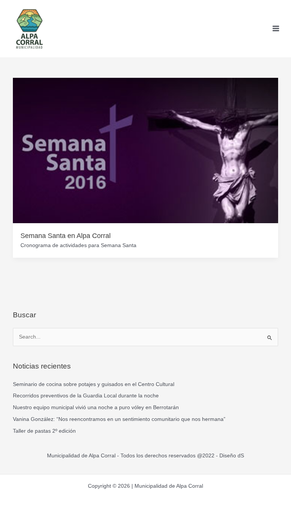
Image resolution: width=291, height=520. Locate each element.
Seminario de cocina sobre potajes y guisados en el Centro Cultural (93, 384)
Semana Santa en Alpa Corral (65, 236)
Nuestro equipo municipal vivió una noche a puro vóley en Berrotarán (96, 407)
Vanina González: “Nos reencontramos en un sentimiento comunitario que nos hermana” (119, 419)
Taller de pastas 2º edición (44, 431)
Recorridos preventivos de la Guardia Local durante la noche (86, 396)
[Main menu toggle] (276, 28)
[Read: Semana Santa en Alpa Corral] (145, 150)
